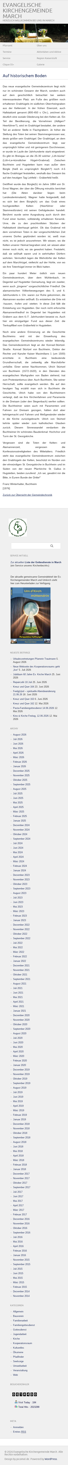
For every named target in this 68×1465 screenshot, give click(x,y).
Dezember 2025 (21, 771)
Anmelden (18, 1427)
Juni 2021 (18, 992)
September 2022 (21, 938)
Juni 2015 (18, 1273)
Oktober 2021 (20, 974)
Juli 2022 (17, 943)
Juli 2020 (17, 1038)
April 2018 (18, 1155)
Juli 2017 (17, 1192)
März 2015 (18, 1282)
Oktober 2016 (20, 1228)
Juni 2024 (18, 847)
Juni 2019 (18, 1096)
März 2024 (18, 861)
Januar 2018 (19, 1169)
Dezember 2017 (21, 1173)
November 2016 (21, 1223)
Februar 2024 (20, 866)
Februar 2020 (20, 1060)
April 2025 (18, 807)
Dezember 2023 (21, 875)
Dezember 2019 (21, 1069)
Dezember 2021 (21, 965)
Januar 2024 (19, 870)
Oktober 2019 (20, 1078)
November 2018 (21, 1128)
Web (15, 1375)
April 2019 (18, 1105)
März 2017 (18, 1210)
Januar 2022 (19, 961)
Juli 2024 (17, 843)
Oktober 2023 (20, 884)
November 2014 (21, 1296)
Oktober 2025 (20, 780)
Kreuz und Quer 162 (23, 703)
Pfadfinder (18, 1356)
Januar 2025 (19, 820)
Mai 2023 (18, 906)
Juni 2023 (18, 902)
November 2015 (21, 1259)
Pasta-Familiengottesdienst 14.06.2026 (33, 708)
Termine (7, 52)
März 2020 (18, 1056)
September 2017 (21, 1187)
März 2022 (18, 952)
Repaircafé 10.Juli (22, 682)
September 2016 (21, 1232)
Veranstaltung (20, 1370)
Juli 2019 (17, 1092)
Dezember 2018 (21, 1124)
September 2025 (21, 784)
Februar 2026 (20, 761)
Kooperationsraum (22, 1343)
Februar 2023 (20, 915)
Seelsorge (18, 1361)
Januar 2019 (19, 1119)
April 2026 (18, 752)
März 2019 (18, 1110)
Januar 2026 (19, 766)
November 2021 (21, 970)
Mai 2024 (18, 852)
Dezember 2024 (21, 825)
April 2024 (18, 857)
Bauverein (18, 1316)
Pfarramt (7, 45)
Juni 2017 (18, 1196)
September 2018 (21, 1137)
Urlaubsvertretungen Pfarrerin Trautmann (34, 658)
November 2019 (21, 1074)
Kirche (16, 1338)
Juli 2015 (17, 1268)
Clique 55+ (8, 64)
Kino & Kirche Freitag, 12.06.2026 (31, 715)
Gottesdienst (19, 1329)
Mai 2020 (18, 1047)
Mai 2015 (18, 1278)
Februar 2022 (20, 956)
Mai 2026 (18, 748)
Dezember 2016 (21, 1219)
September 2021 (21, 979)
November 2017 (21, 1178)
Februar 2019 (20, 1115)
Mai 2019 (18, 1101)
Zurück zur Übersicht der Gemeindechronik (27, 494)
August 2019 (19, 1087)
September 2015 (21, 1264)
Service (6, 58)
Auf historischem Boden (25, 76)
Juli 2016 (17, 1237)
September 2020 (21, 1029)
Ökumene (18, 1352)
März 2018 (18, 1160)
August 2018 (19, 1142)
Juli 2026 (17, 739)
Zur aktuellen (36, 562)
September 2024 (21, 838)
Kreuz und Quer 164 (23, 686)
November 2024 (21, 829)
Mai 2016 (18, 1241)
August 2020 (19, 1033)
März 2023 (18, 911)
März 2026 (18, 757)
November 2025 (21, 775)
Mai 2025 (18, 802)
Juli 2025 (17, 793)
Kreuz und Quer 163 (23, 699)
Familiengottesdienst (24, 1325)
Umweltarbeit (20, 1366)
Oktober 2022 (20, 933)
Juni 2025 (18, 798)
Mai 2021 (18, 997)
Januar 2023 (19, 920)
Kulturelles (18, 1347)
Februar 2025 (20, 816)
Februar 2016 (20, 1250)
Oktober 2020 (20, 1024)
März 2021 (18, 1006)
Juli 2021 (17, 988)
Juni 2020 (18, 1042)
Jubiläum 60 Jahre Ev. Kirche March (32, 674)
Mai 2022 (18, 947)
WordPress (51, 1459)
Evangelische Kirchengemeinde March (27, 10)
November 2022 (21, 929)
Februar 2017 (20, 1214)
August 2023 (19, 893)
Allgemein (18, 1311)
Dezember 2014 (21, 1291)
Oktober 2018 (20, 1133)
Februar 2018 (20, 1164)
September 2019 (21, 1083)
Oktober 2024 (20, 834)
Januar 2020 (19, 1065)
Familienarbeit (20, 1320)
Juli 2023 (17, 897)
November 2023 (21, 879)
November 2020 (21, 1019)
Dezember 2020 (21, 1015)
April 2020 (18, 1051)
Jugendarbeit (19, 1334)
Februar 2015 (20, 1287)
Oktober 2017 (20, 1182)
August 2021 (19, 983)
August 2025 (19, 789)
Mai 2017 (18, 1201)
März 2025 (18, 811)
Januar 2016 (19, 1255)
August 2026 (19, 734)
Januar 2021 (19, 1010)
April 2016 (18, 1246)
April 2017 (18, 1205)
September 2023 (21, 888)
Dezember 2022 (21, 924)
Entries (19, 1431)
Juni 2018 (18, 1146)
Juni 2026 (18, 743)
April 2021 (18, 1001)
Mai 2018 (18, 1151)
